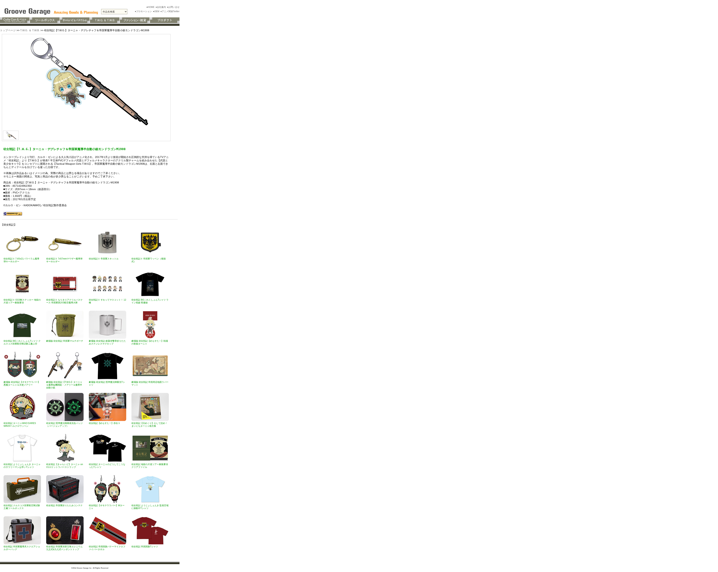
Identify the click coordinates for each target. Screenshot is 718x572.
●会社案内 (161, 7)
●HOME (150, 7)
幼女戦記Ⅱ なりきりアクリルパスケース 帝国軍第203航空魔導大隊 (64, 301)
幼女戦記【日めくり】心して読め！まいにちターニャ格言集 (149, 424)
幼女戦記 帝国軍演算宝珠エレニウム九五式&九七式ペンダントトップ (64, 548)
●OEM (156, 11)
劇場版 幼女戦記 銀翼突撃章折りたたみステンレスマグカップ (107, 342)
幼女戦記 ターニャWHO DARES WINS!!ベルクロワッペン (20, 424)
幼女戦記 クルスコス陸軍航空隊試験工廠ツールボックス (22, 507)
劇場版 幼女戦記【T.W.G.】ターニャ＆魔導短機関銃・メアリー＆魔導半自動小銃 (64, 385)
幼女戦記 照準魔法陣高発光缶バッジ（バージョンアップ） (64, 424)
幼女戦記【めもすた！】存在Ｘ (104, 423)
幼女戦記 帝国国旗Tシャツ (144, 546)
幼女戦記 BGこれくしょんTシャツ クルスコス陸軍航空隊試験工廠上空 (22, 342)
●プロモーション (143, 11)
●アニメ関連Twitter (170, 11)
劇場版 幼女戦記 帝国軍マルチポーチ (64, 341)
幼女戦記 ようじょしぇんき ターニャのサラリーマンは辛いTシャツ (22, 465)
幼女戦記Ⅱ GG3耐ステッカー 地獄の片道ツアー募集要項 (22, 301)
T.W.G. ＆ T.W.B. (30, 30)
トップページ (8, 30)
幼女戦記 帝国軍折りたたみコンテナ (64, 505)
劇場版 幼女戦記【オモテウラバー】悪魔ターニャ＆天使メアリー (22, 383)
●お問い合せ (173, 7)
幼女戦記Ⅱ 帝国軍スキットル (104, 258)
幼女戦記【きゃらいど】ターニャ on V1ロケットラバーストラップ (64, 465)
